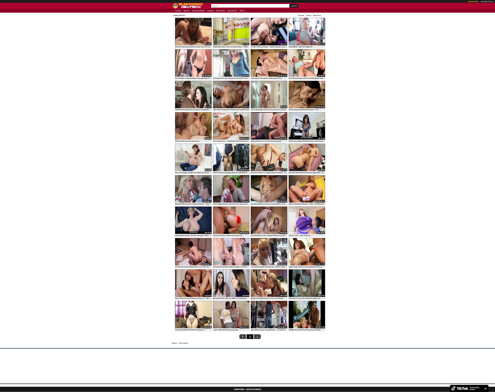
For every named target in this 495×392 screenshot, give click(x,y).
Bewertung (317, 15)
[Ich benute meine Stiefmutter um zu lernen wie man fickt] (193, 252)
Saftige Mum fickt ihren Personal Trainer (305, 330)
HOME (178, 11)
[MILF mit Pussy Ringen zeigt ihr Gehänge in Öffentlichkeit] (231, 157)
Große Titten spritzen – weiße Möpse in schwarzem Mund (274, 47)
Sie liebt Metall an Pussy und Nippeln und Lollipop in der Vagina (276, 204)
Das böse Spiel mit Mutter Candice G (189, 330)
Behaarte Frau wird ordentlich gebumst (304, 298)
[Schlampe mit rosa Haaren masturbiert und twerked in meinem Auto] (231, 63)
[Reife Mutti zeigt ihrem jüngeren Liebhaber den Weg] (193, 94)
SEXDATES (232, 11)
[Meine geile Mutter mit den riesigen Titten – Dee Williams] (193, 220)
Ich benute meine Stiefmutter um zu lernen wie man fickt (197, 267)
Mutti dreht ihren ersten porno (187, 141)
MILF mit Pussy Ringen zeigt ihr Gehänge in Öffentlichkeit (236, 172)
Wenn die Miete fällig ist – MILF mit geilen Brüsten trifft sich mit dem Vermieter (320, 204)
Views (210, 11)
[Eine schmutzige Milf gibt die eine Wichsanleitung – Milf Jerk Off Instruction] (307, 126)
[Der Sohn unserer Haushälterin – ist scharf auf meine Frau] (269, 314)
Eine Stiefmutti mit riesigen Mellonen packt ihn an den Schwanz (276, 235)
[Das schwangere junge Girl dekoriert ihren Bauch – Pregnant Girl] (193, 157)
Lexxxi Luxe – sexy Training (299, 235)
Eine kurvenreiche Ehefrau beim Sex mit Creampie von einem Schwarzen (204, 47)
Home (174, 343)
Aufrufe (308, 15)
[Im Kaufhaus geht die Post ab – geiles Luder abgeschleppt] (269, 252)
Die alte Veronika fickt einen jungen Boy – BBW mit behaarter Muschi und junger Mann (323, 172)
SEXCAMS (220, 11)
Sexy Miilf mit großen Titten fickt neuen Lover (231, 109)
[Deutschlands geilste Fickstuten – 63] (307, 94)
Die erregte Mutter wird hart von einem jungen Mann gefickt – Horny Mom (243, 204)
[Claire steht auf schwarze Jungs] (231, 314)
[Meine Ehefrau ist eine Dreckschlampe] (269, 126)
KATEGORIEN (198, 11)
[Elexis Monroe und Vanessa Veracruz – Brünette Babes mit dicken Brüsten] (193, 283)
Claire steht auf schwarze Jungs (225, 330)
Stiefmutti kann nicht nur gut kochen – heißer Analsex (234, 47)
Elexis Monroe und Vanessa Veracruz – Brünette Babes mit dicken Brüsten (204, 298)
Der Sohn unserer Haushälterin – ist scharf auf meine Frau (274, 330)
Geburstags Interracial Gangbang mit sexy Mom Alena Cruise (313, 267)
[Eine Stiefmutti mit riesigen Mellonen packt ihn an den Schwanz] (269, 220)
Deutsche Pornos (487, 1)
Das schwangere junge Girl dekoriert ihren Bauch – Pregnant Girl (201, 172)
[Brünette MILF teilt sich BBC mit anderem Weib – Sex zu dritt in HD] (231, 283)
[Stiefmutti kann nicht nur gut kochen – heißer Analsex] (231, 31)
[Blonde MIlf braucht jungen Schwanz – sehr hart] (193, 189)
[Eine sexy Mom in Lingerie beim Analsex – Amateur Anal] (269, 157)
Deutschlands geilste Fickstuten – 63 (303, 109)
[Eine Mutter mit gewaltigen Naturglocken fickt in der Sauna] (193, 63)
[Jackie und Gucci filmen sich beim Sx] (231, 220)
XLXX (242, 11)
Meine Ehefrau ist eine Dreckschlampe (266, 141)
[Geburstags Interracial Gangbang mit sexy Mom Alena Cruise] (307, 252)
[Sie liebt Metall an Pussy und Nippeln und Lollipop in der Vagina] (269, 189)
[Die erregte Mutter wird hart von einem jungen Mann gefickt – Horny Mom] (231, 189)
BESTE (186, 11)
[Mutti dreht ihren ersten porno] (193, 126)
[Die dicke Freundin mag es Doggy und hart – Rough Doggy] (231, 252)
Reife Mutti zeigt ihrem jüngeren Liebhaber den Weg (196, 109)
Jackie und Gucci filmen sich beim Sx (227, 235)
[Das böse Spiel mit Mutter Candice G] (193, 314)
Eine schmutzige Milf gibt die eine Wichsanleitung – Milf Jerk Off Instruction (319, 141)
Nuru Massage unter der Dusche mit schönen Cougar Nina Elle (276, 109)
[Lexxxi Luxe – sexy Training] (307, 220)
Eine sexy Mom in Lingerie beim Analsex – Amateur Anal (273, 172)
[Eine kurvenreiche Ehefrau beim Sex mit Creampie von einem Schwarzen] (193, 31)
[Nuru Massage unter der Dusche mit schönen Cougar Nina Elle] (269, 94)
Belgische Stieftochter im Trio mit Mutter (267, 298)
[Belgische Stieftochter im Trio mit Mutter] (269, 283)
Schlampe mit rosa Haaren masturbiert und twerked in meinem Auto (240, 78)
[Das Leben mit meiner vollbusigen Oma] (269, 63)
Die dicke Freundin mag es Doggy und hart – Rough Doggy (236, 267)
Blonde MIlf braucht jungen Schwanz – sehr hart (194, 204)
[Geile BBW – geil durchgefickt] (307, 31)
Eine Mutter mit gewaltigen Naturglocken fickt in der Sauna (198, 78)
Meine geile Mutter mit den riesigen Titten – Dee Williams (198, 235)
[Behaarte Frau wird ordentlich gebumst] (307, 283)
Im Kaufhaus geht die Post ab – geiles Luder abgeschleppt (273, 267)
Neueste (301, 15)
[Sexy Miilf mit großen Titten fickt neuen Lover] (231, 94)
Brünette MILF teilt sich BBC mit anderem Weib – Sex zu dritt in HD (240, 298)
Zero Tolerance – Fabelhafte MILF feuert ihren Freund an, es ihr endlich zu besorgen (246, 141)
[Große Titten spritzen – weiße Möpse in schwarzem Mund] (269, 31)
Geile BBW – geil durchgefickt (300, 47)
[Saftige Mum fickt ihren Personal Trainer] (307, 314)
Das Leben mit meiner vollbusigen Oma (266, 78)
